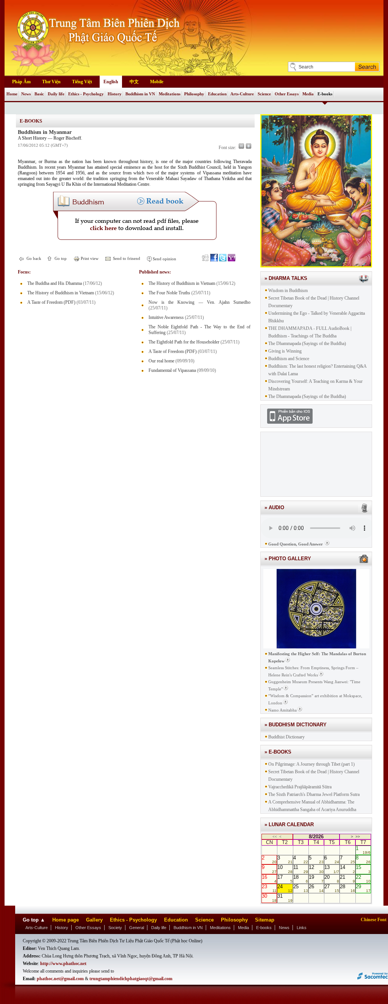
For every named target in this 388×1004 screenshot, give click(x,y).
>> (357, 837)
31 (284, 897)
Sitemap (264, 920)
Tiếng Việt (82, 81)
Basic (39, 94)
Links (302, 927)
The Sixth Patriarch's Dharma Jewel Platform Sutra (314, 794)
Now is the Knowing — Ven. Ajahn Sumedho (199, 302)
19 (316, 878)
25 (300, 888)
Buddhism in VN (140, 94)
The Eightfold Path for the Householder (184, 342)
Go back (33, 258)
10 (284, 868)
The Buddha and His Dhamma (54, 283)
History (115, 94)
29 (363, 888)
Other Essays (287, 94)
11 (300, 868)
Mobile (156, 81)
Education (217, 94)
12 (316, 868)
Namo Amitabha (282, 710)
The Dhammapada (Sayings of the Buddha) (307, 343)
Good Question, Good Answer (295, 544)
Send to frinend (126, 258)
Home (11, 94)
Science (264, 94)
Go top (60, 258)
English (110, 81)
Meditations (169, 94)
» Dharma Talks (285, 278)
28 (347, 888)
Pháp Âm (21, 81)
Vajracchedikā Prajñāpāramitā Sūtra (300, 787)
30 (269, 897)
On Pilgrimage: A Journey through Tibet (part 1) (311, 764)
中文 (134, 81)
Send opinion (164, 258)
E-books (325, 94)
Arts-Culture (242, 94)
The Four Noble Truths (169, 292)
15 (363, 868)
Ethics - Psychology (86, 94)
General (136, 927)
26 (316, 888)
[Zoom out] (241, 146)
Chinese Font (373, 919)
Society (115, 927)
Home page (65, 920)
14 (347, 868)
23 (269, 888)
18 (300, 878)
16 (269, 878)
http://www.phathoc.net (63, 963)
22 (363, 878)
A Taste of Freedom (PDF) (51, 302)
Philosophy (194, 94)
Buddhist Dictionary (286, 737)
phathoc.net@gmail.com (60, 978)
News (26, 94)
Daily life (56, 94)
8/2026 (316, 836)
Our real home (161, 361)
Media (308, 94)
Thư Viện (51, 81)
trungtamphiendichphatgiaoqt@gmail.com (130, 978)
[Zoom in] (249, 146)
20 (331, 878)
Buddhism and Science (288, 358)
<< (274, 837)
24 (284, 888)
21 (347, 878)
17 (284, 878)
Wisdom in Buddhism (288, 290)
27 (331, 888)
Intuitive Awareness (166, 317)
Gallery (94, 920)
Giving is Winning (285, 351)
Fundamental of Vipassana (172, 370)
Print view (89, 258)
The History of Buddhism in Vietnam (60, 292)
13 (331, 868)
